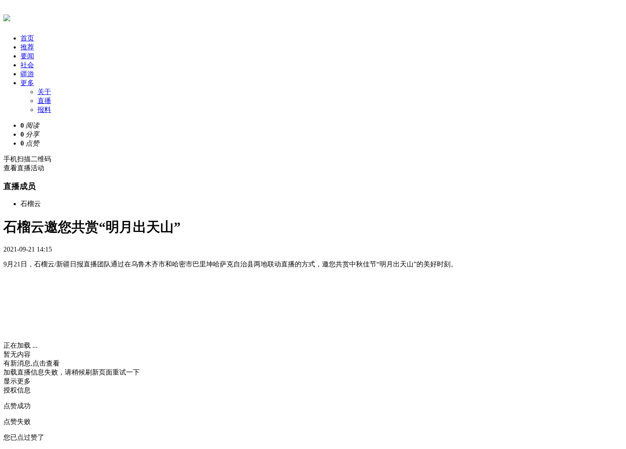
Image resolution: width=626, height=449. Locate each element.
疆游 (27, 73)
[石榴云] (6, 16)
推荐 (27, 47)
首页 (27, 38)
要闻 (27, 56)
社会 (27, 65)
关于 (44, 91)
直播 (44, 100)
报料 (44, 109)
